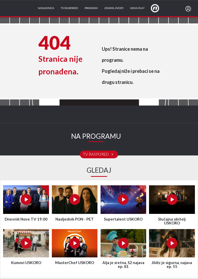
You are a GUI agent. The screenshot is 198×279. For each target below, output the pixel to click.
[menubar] (189, 9)
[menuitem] (189, 9)
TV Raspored (69, 8)
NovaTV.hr (158, 8)
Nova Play (137, 8)
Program (91, 8)
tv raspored (96, 154)
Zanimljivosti (113, 8)
